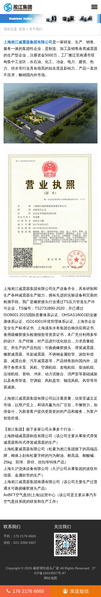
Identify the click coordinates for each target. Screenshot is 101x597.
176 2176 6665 (28, 591)
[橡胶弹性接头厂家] (16, 7)
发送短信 (79, 591)
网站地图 (50, 578)
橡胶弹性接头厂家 (46, 568)
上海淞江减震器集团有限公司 (28, 42)
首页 (22, 29)
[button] (94, 7)
